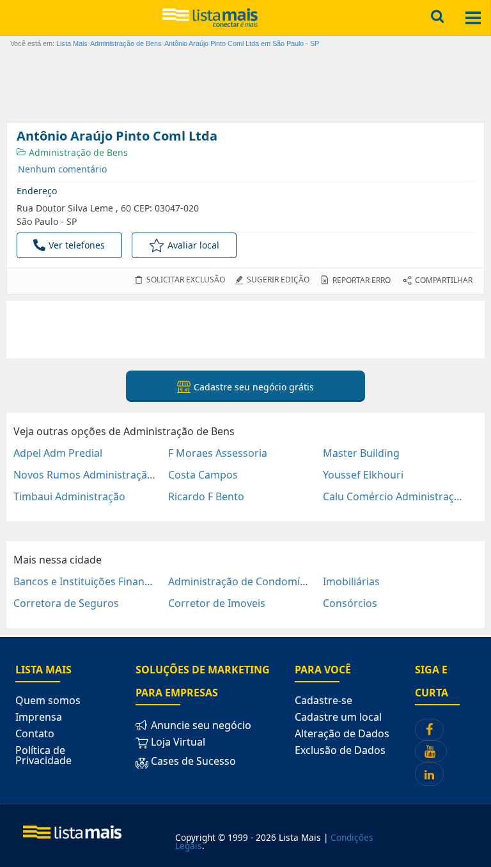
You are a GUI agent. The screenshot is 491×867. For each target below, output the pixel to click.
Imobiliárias (351, 581)
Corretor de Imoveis (216, 603)
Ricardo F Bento (206, 496)
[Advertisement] (245, 329)
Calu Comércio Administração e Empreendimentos (395, 496)
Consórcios (350, 603)
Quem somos (48, 700)
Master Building (361, 453)
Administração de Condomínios (240, 581)
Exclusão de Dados (340, 750)
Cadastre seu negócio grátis (252, 387)
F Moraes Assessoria (217, 453)
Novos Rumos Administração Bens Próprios (85, 475)
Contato (34, 733)
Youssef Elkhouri (363, 475)
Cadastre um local (338, 717)
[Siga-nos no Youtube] (431, 751)
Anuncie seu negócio (199, 725)
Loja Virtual (176, 742)
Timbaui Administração (69, 496)
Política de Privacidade (43, 755)
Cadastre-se (323, 700)
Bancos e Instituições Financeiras (85, 581)
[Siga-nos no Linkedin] (429, 774)
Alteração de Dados (342, 733)
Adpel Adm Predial (57, 453)
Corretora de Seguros (66, 603)
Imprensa (38, 717)
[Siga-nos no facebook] (429, 729)
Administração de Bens (77, 152)
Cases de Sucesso (192, 761)
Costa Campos (203, 475)
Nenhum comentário (62, 169)
